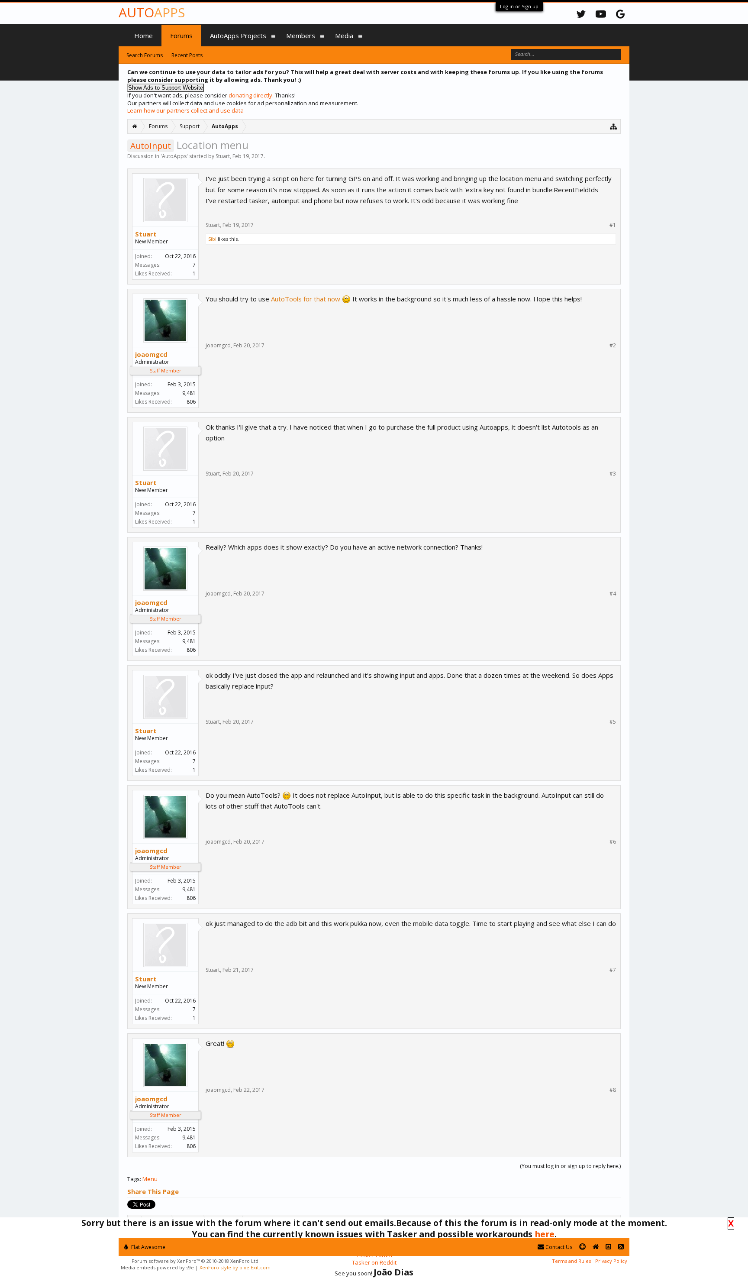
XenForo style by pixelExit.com (235, 1267)
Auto (152, 12)
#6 (612, 841)
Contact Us (558, 1247)
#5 (612, 721)
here (545, 1234)
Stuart (223, 156)
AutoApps (174, 156)
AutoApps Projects (238, 35)
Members (300, 35)
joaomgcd (151, 354)
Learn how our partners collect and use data (185, 110)
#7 (612, 970)
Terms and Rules (571, 1261)
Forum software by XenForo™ (196, 1261)
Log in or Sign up (519, 6)
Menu (150, 1179)
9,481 (189, 393)
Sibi (212, 239)
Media (344, 35)
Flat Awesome (147, 1247)
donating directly (250, 95)
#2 (612, 345)
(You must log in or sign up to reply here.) (570, 1166)
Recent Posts (187, 55)
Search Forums (144, 55)
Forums (181, 35)
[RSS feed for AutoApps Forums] (621, 1247)
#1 (612, 225)
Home (143, 35)
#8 (612, 1090)
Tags (133, 1179)
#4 (612, 593)
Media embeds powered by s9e (157, 1267)
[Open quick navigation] (613, 126)
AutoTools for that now (305, 298)
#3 (612, 473)
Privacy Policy (611, 1261)
